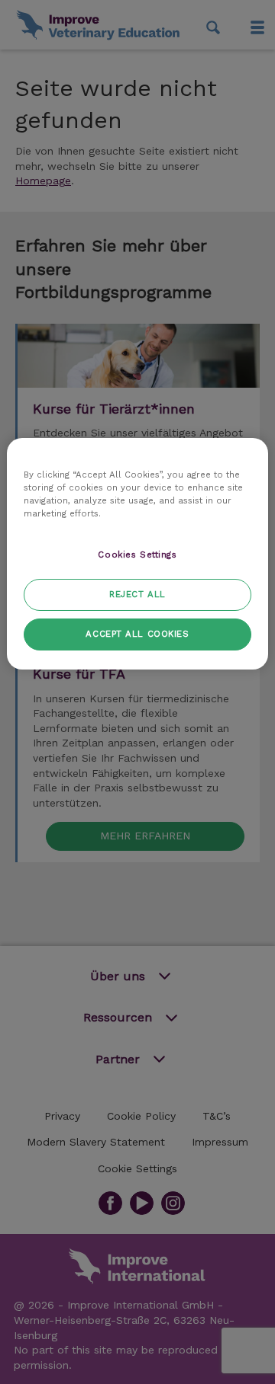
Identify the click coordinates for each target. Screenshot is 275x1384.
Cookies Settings (137, 554)
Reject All (137, 594)
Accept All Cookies (137, 633)
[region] (137, 554)
